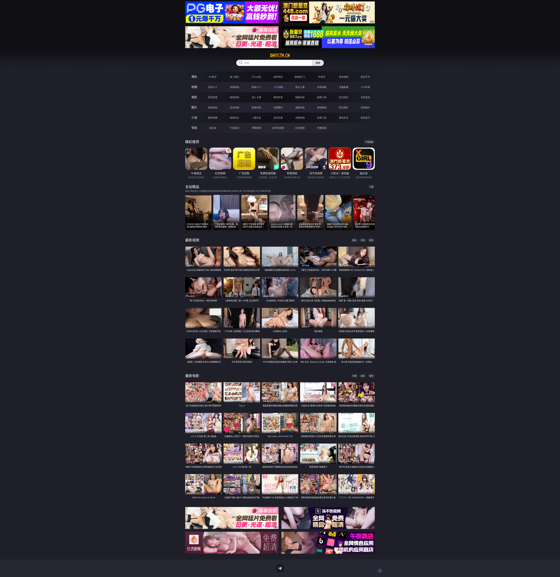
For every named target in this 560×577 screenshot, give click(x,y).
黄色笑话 (343, 117)
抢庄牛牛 (365, 76)
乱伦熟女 (343, 97)
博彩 (194, 77)
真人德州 (234, 76)
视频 (194, 87)
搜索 (318, 62)
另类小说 (321, 117)
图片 (194, 107)
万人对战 (256, 76)
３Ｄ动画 (278, 87)
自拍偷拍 (234, 87)
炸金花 (321, 76)
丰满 (354, 375)
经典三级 (321, 97)
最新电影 (192, 375)
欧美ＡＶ (256, 87)
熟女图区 (343, 107)
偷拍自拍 (234, 97)
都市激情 (212, 117)
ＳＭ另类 (365, 87)
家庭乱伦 (234, 117)
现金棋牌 (343, 76)
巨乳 (363, 240)
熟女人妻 (300, 87)
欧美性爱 (278, 97)
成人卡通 (256, 97)
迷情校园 (300, 117)
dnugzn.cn (280, 55)
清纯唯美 (321, 107)
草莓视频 (256, 128)
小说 (194, 118)
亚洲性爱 (212, 97)
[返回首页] (379, 570)
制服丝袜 (300, 97)
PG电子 (213, 76)
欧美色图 (256, 107)
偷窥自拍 (212, 107)
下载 (371, 186)
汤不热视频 (278, 128)
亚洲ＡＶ (212, 87)
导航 (194, 128)
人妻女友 (256, 117)
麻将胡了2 (300, 76)
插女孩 (212, 128)
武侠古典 (278, 117)
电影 (194, 97)
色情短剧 (321, 128)
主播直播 (343, 87)
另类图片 (365, 107)
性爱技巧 (365, 117)
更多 (371, 240)
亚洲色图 (234, 107)
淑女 (363, 375)
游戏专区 (278, 76)
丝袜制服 (321, 87)
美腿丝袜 (300, 107)
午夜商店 (234, 128)
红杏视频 (300, 128)
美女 (354, 240)
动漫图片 (278, 107)
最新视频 (192, 240)
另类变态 (365, 97)
